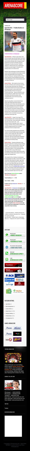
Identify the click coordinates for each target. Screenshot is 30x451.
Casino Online (9, 308)
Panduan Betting (9, 313)
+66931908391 (16, 392)
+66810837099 (15, 395)
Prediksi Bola (8, 315)
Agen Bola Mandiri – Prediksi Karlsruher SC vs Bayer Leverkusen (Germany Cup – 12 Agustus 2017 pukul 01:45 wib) (15, 214)
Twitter (6, 408)
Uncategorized (9, 318)
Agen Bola (8, 304)
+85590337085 (16, 393)
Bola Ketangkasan (9, 306)
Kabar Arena (8, 311)
